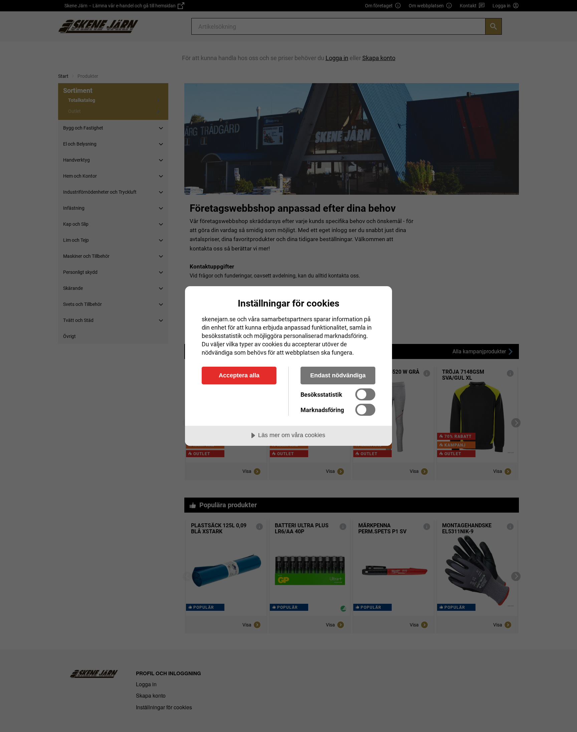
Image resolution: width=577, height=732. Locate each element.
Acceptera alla (239, 375)
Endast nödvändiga (338, 375)
